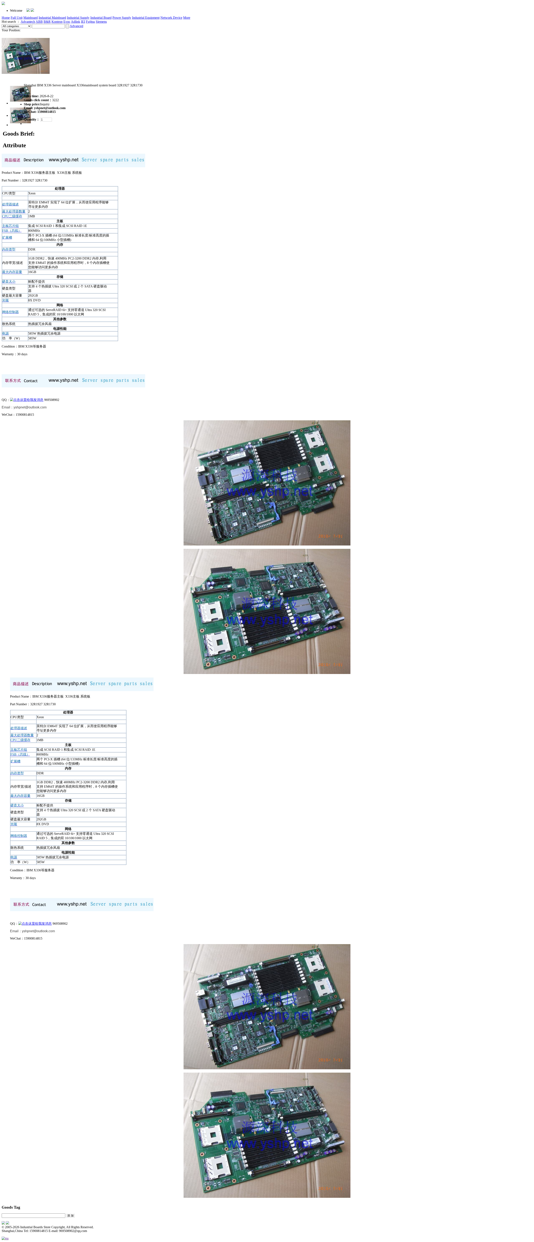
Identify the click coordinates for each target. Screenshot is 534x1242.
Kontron (57, 21)
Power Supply (121, 17)
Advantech (28, 21)
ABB (39, 21)
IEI (83, 21)
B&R (47, 21)
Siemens (101, 21)
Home (6, 17)
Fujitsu (90, 21)
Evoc (66, 21)
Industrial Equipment (146, 17)
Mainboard (30, 17)
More (186, 17)
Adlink (75, 21)
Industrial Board (101, 17)
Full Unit (17, 17)
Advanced (76, 26)
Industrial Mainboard (52, 17)
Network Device (171, 17)
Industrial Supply (78, 17)
